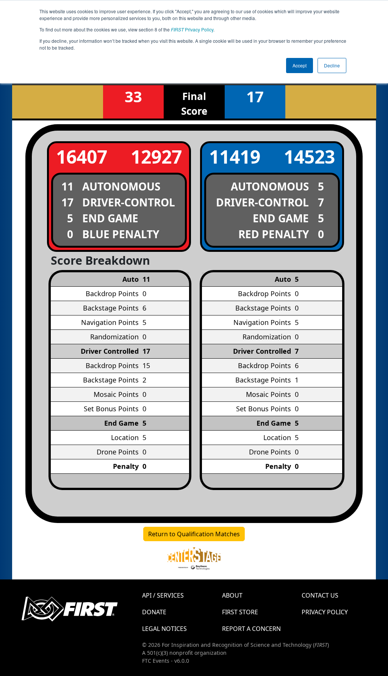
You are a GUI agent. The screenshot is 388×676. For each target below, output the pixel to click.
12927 (156, 156)
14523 (309, 156)
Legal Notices (164, 628)
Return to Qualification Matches (194, 534)
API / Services (163, 595)
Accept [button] (300, 65)
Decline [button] (332, 65)
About (232, 595)
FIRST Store (240, 612)
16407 (81, 156)
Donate (154, 612)
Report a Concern (251, 628)
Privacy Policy (192, 29)
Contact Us (320, 595)
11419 (234, 156)
